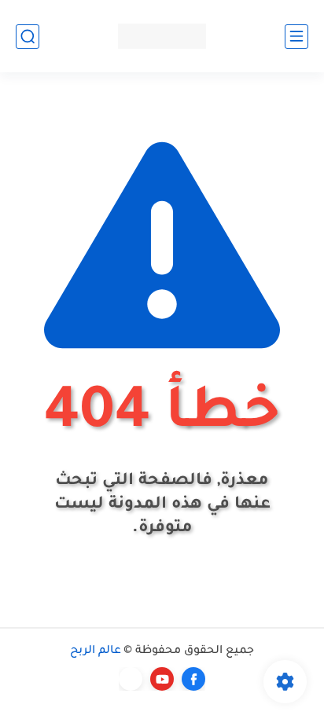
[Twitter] (130, 679)
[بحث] (27, 36)
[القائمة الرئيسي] (296, 36)
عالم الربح (95, 651)
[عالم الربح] (162, 36)
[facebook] (193, 679)
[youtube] (162, 679)
